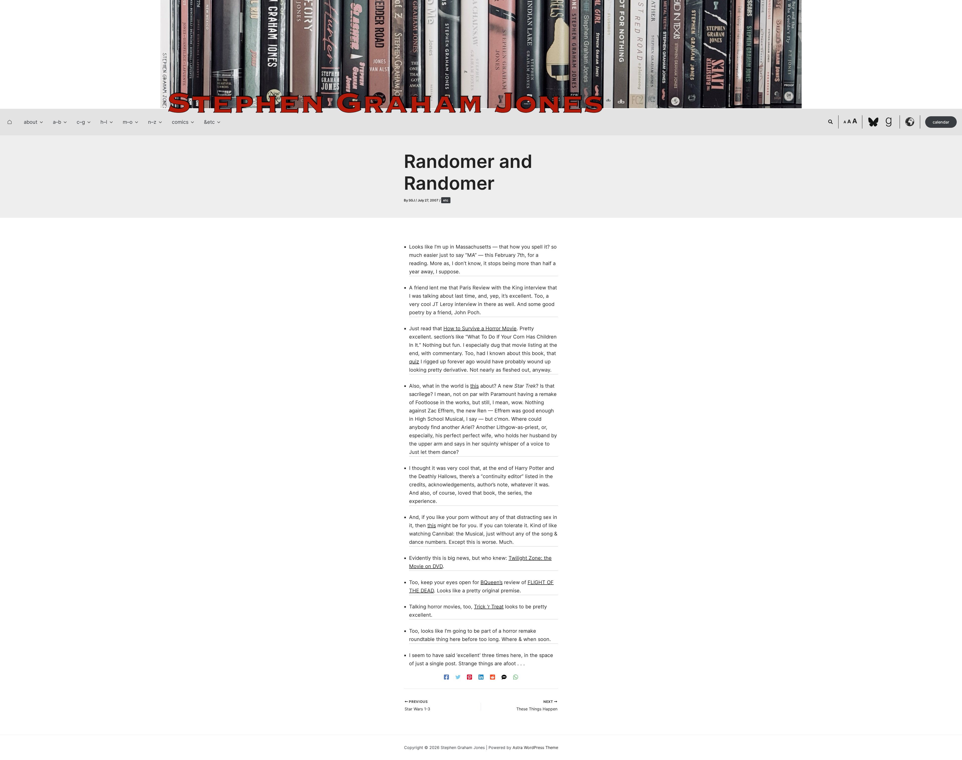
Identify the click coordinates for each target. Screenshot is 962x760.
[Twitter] (457, 677)
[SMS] (504, 677)
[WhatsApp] (515, 677)
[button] (40, 122)
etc (445, 200)
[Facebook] (446, 677)
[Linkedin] (481, 677)
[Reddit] (492, 677)
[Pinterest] (469, 677)
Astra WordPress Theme (535, 747)
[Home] (9, 122)
